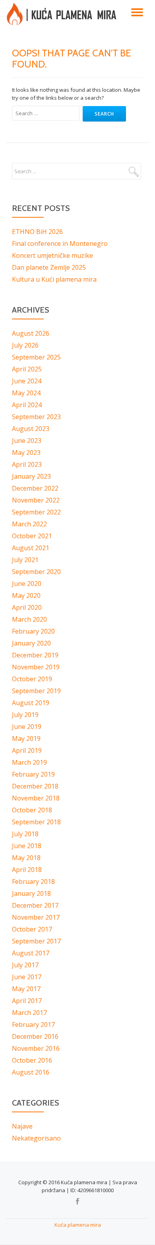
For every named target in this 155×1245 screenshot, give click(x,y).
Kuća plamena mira (77, 1224)
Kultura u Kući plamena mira (54, 279)
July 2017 (25, 965)
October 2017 (32, 929)
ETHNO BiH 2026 (37, 231)
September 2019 (36, 690)
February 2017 (33, 1024)
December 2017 (35, 905)
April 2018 (27, 869)
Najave (22, 1126)
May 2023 (26, 452)
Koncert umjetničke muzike (52, 255)
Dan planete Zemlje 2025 (49, 267)
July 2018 (25, 833)
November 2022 (36, 500)
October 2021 (32, 536)
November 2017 (36, 917)
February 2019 (33, 774)
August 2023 (30, 428)
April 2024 (27, 404)
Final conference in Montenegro (60, 243)
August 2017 (30, 953)
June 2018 (26, 845)
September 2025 (36, 357)
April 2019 (27, 750)
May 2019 (26, 738)
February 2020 (33, 631)
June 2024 (26, 381)
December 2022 (35, 488)
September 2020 (36, 571)
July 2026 (25, 345)
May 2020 (26, 595)
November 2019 (36, 667)
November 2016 (36, 1048)
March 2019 (29, 762)
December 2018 (35, 786)
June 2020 (26, 583)
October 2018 (32, 810)
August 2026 (30, 333)
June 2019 (26, 726)
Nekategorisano (36, 1138)
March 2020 (29, 619)
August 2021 (30, 547)
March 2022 (29, 524)
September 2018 (36, 822)
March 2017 (29, 1012)
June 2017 (26, 976)
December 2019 (35, 655)
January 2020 (31, 643)
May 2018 (26, 857)
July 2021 (25, 559)
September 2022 (36, 512)
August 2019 (30, 702)
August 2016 (30, 1072)
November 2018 (36, 798)
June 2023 (26, 440)
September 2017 (36, 941)
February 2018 (33, 881)
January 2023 (31, 476)
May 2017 (26, 988)
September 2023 (36, 416)
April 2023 (27, 464)
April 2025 (27, 369)
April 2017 (27, 1000)
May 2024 (26, 393)
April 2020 (27, 607)
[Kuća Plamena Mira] (63, 14)
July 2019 (25, 714)
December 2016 (35, 1036)
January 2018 (31, 893)
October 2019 (32, 679)
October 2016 (32, 1060)
